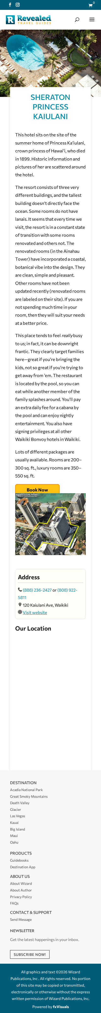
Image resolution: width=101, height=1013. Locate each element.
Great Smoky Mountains (29, 796)
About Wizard (21, 883)
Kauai (14, 822)
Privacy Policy (21, 897)
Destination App (22, 867)
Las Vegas (17, 816)
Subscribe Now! (30, 954)
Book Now (37, 489)
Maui (14, 835)
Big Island (17, 829)
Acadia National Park (26, 790)
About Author (21, 890)
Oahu (14, 842)
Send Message (21, 919)
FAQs (14, 903)
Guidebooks (19, 860)
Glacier (15, 809)
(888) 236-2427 (37, 590)
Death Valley (19, 803)
